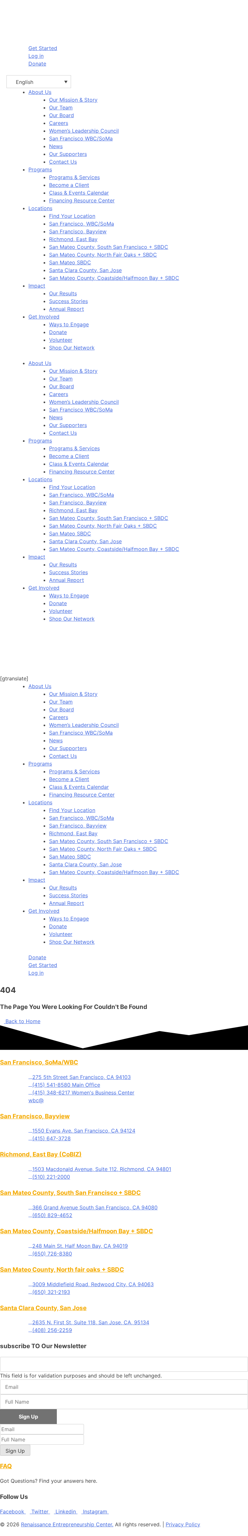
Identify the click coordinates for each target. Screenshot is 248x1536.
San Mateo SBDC (70, 262)
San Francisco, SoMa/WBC (39, 1062)
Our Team (61, 107)
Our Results (63, 293)
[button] (38, 81)
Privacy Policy (183, 1524)
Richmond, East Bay (73, 239)
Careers (58, 123)
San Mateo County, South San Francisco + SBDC (108, 247)
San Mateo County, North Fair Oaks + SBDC (103, 254)
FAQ (6, 1466)
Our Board (61, 115)
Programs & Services (74, 177)
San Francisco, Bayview (78, 231)
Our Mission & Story (73, 100)
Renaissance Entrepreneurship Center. (67, 1524)
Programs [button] (40, 169)
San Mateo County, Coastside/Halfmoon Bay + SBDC (114, 278)
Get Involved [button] (43, 316)
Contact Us (63, 161)
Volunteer (60, 340)
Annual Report (66, 309)
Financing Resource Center (82, 200)
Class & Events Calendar (79, 192)
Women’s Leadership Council (84, 130)
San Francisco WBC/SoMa (81, 138)
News (56, 146)
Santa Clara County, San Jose (85, 270)
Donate (58, 332)
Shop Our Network (72, 347)
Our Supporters (68, 154)
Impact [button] (36, 285)
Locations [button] (40, 208)
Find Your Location (72, 216)
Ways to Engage (69, 324)
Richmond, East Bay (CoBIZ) (41, 1154)
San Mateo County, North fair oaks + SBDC (62, 1269)
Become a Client (69, 185)
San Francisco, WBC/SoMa (81, 223)
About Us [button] (39, 92)
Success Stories (68, 301)
